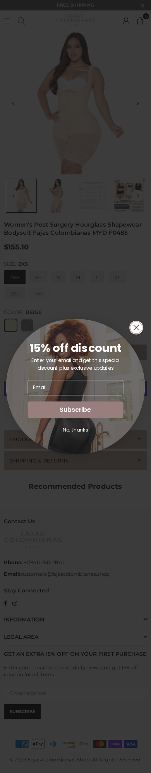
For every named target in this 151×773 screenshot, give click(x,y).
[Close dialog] (136, 327)
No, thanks (75, 429)
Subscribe (75, 409)
